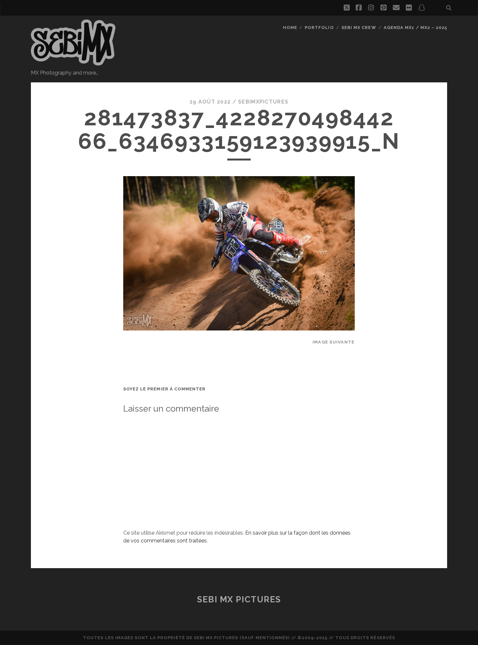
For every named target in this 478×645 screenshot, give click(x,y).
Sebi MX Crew (358, 27)
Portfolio (319, 27)
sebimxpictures (263, 102)
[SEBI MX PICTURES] (73, 62)
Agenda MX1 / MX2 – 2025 (415, 27)
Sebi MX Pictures (239, 599)
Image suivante (333, 342)
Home (290, 27)
